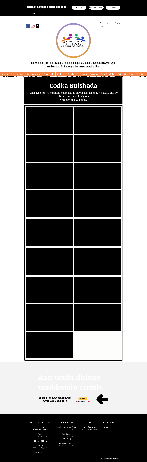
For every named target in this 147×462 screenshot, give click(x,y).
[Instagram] (33, 26)
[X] (38, 26)
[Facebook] (28, 26)
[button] (17, 74)
